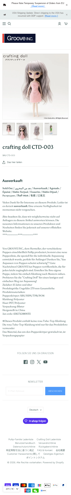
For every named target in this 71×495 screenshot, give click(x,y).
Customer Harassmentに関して (23, 454)
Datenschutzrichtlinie (24, 446)
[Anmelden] (59, 24)
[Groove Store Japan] (19, 38)
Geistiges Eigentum (53, 454)
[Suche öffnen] (9, 23)
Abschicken (55, 390)
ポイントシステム (35, 457)
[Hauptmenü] (4, 23)
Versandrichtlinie (47, 443)
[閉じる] (66, 5)
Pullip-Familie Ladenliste (20, 439)
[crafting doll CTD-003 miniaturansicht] (8, 129)
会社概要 (60, 450)
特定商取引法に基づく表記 (20, 450)
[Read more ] (51, 16)
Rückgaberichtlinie (48, 446)
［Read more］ (38, 6)
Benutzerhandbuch (25, 443)
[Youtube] (45, 362)
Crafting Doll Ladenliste (49, 439)
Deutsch (33, 409)
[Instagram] (32, 362)
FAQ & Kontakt (45, 450)
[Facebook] (26, 362)
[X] (39, 362)
